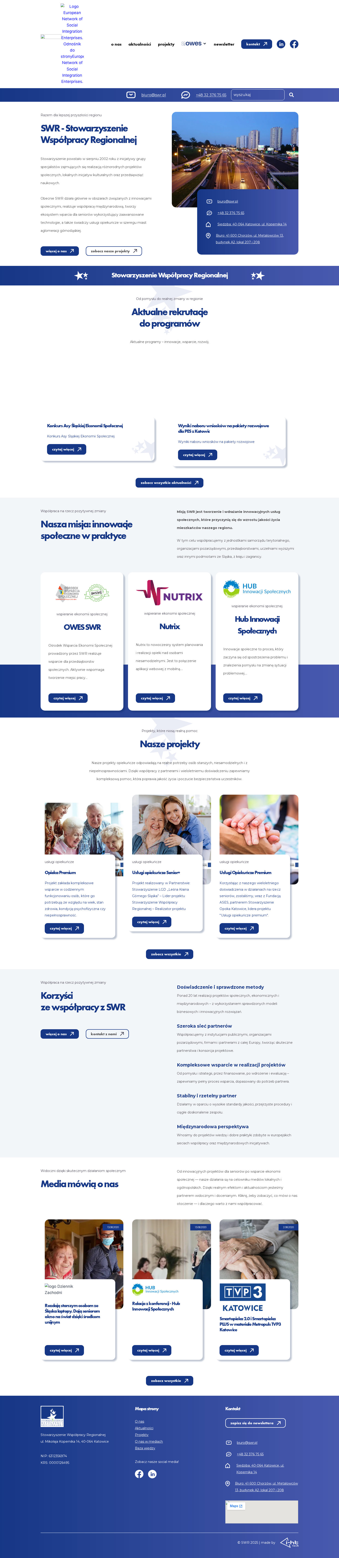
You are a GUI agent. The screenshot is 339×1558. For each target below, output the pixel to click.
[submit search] (291, 95)
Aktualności (144, 1428)
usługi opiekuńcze (59, 862)
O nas (139, 1421)
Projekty (142, 1435)
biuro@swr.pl (153, 95)
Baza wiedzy (145, 1448)
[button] (194, 44)
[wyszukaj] (258, 94)
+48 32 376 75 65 (211, 95)
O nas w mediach (149, 1441)
